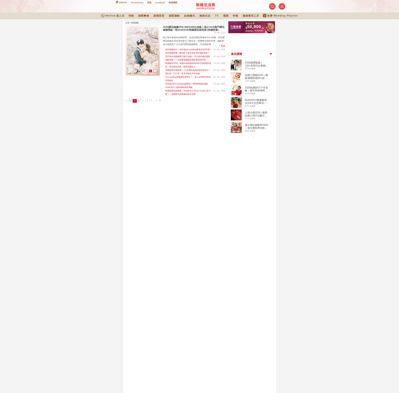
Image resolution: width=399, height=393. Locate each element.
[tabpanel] (254, 96)
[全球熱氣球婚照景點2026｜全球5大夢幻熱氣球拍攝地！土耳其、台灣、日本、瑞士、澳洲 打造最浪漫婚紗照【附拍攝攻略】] (142, 73)
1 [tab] (248, 136)
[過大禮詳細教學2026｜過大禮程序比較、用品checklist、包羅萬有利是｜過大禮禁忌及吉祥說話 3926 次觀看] (236, 132)
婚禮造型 (159, 15)
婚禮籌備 (143, 15)
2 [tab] (253, 136)
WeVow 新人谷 (115, 15)
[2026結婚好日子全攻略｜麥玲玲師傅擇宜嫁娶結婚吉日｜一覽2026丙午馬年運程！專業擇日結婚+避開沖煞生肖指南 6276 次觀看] (236, 95)
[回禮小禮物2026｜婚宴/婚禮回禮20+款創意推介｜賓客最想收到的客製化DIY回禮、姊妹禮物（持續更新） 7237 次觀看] (236, 82)
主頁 (127, 23)
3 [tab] (257, 136)
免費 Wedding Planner (282, 15)
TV (217, 15)
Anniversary (137, 2)
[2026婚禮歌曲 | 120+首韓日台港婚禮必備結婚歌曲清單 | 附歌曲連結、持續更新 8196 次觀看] (236, 70)
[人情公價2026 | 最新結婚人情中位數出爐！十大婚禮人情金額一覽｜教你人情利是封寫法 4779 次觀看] (236, 120)
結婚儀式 (189, 15)
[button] (251, 54)
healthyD (160, 2)
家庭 (149, 2)
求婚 (131, 15)
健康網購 (173, 2)
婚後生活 (205, 15)
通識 (225, 15)
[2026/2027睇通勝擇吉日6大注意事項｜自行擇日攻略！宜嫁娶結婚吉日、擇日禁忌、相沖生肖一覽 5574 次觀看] (236, 107)
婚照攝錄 (174, 15)
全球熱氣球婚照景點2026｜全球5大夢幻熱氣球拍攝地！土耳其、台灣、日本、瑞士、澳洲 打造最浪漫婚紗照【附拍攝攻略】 (194, 30)
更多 (223, 45)
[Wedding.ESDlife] (205, 9)
